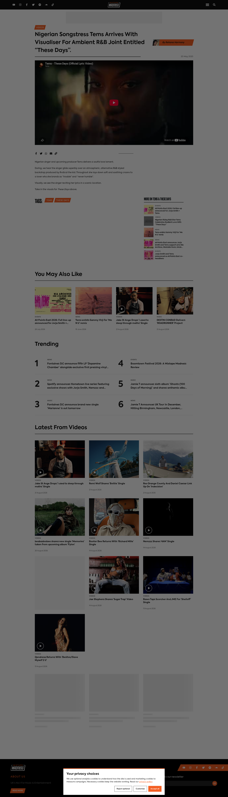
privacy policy (145, 782)
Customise (140, 789)
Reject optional (123, 789)
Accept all (155, 789)
